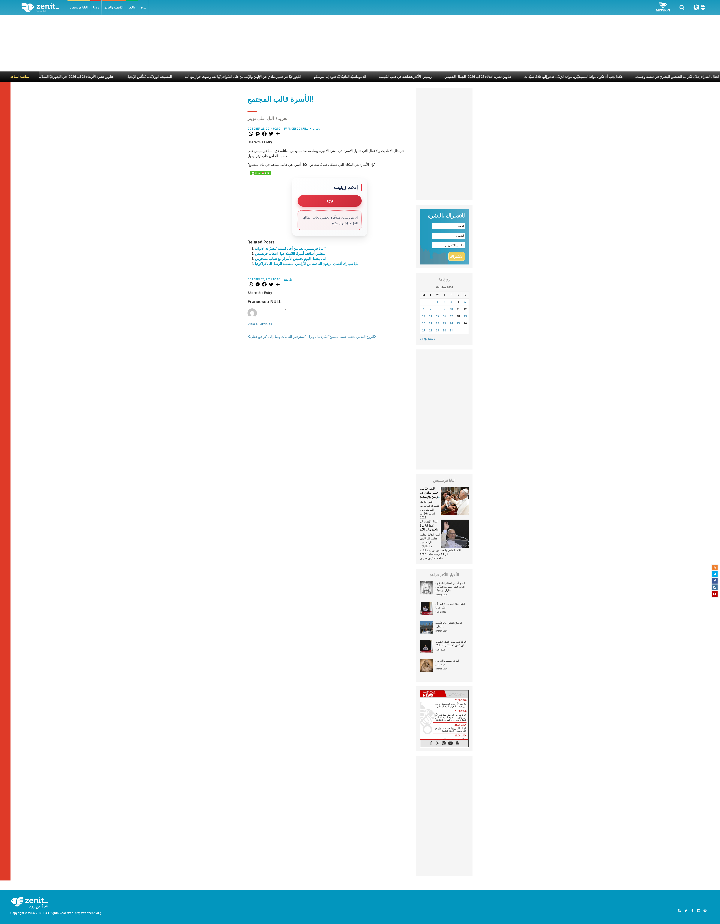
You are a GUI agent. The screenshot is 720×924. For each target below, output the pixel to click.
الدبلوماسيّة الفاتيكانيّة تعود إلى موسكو (239, 77)
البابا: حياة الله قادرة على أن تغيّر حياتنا (450, 605)
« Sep (423, 338)
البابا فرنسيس (79, 7)
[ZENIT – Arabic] (45, 7)
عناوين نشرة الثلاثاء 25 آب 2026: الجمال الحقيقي (377, 77)
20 (423, 323)
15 (437, 316)
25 (458, 323)
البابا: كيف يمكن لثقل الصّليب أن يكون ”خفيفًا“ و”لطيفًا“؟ (450, 643)
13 (423, 316)
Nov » (431, 338)
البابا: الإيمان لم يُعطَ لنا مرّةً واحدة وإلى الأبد (429, 525)
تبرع (143, 7)
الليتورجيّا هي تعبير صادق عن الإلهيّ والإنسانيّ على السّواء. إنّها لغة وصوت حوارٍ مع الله (142, 77)
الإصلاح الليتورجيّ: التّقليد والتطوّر (448, 624)
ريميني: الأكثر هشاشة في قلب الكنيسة (304, 77)
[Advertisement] (360, 43)
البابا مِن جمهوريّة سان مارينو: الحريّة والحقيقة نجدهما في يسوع (674, 77)
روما (96, 7)
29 (437, 330)
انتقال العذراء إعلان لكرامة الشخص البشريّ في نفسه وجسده (576, 77)
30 (444, 330)
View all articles (260, 324)
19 (465, 316)
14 (430, 316)
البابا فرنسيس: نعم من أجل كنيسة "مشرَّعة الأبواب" (290, 248)
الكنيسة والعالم (113, 7)
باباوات (316, 128)
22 (437, 323)
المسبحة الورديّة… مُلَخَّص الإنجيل (48, 77)
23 (444, 323)
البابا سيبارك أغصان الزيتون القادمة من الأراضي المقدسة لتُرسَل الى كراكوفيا (307, 264)
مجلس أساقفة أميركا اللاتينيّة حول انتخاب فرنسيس (290, 253)
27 (423, 330)
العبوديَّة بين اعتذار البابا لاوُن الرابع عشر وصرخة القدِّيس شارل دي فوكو (450, 586)
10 (451, 309)
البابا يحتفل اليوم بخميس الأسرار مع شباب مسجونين (290, 259)
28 (430, 330)
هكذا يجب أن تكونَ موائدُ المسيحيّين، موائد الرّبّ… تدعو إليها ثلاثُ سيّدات (472, 77)
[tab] (432, 693)
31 (451, 330)
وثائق (132, 7)
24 (451, 323)
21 (430, 323)
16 (444, 316)
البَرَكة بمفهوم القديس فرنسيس (447, 662)
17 (451, 316)
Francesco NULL (296, 128)
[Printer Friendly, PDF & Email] (260, 173)
